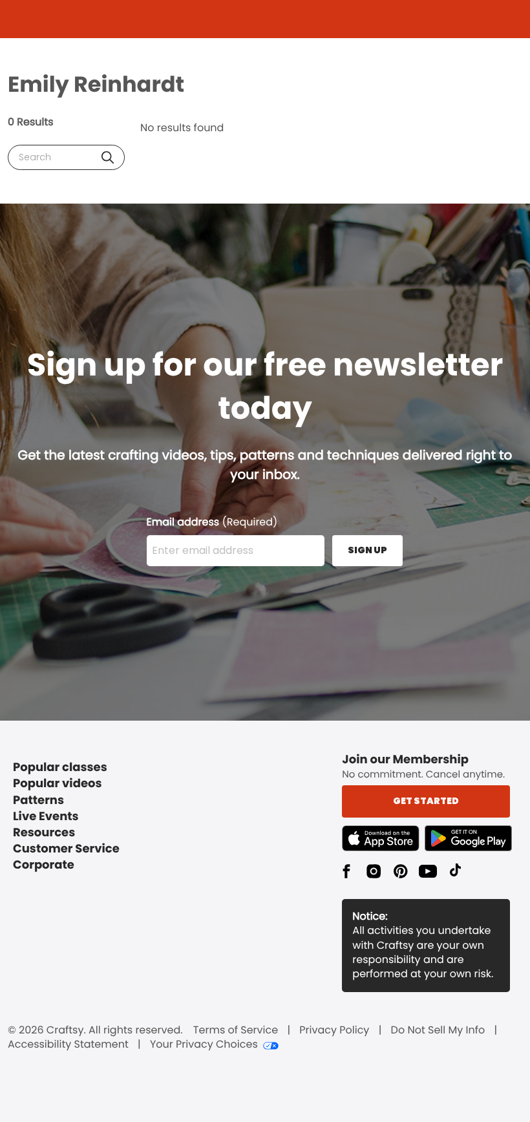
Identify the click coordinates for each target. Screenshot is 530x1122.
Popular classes (60, 767)
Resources (44, 833)
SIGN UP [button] (367, 550)
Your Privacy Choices (204, 1044)
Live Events (46, 817)
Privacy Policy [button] (334, 1030)
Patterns (38, 800)
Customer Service (66, 849)
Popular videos (57, 784)
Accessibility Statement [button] (68, 1044)
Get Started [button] (426, 800)
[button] (107, 157)
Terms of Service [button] (235, 1030)
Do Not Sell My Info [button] (438, 1030)
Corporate (43, 865)
